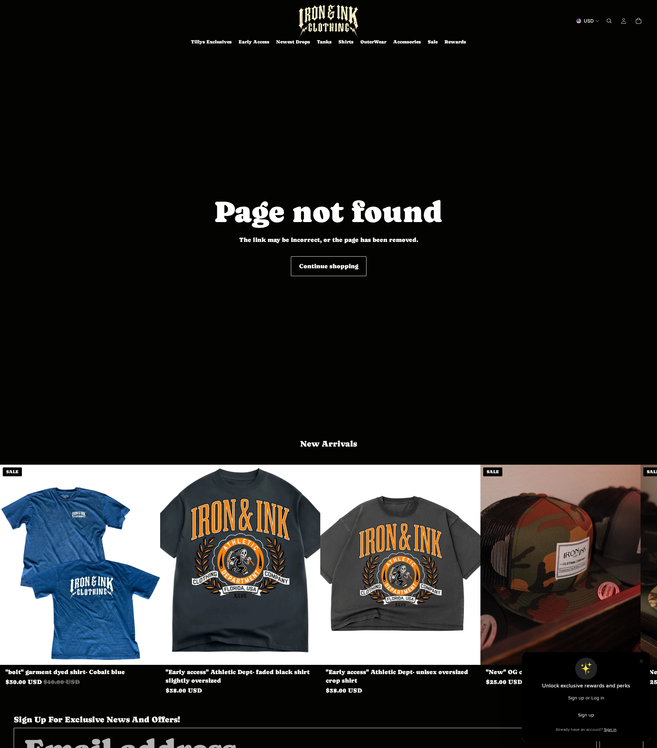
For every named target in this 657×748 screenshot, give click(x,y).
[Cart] (638, 20)
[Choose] (149, 654)
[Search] (609, 20)
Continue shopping (328, 266)
